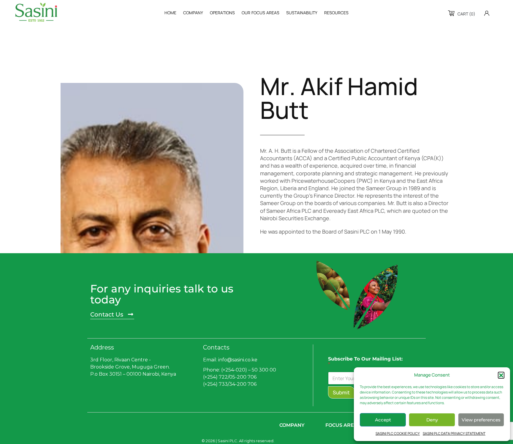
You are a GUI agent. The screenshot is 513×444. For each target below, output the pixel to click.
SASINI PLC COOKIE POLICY (398, 433)
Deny (432, 420)
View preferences (481, 420)
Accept (383, 420)
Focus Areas (342, 425)
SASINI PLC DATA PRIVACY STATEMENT (454, 433)
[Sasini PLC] (36, 12)
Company (292, 425)
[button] (501, 375)
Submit (341, 392)
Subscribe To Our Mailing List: (365, 361)
